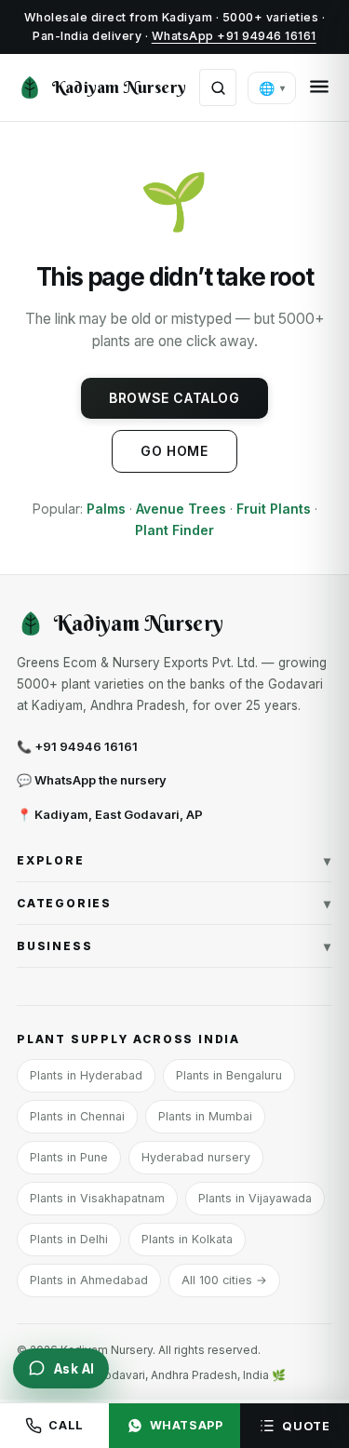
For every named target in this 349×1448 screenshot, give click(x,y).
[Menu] (319, 87)
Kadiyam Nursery (119, 87)
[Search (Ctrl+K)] (217, 87)
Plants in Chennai (77, 1116)
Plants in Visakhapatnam (97, 1198)
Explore (174, 860)
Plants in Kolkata (187, 1239)
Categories (174, 903)
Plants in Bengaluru (229, 1075)
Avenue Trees (181, 508)
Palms (106, 508)
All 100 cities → (224, 1280)
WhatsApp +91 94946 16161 (234, 36)
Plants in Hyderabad (86, 1075)
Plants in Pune (69, 1157)
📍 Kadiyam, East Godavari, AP (110, 814)
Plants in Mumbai (205, 1116)
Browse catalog (174, 398)
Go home (174, 451)
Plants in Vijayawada (255, 1198)
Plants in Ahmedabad (89, 1280)
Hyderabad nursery (195, 1157)
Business (174, 946)
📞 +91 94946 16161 (77, 746)
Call (65, 1425)
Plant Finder (174, 530)
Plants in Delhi (69, 1239)
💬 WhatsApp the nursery (92, 779)
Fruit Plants (273, 508)
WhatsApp (186, 1425)
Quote (305, 1426)
